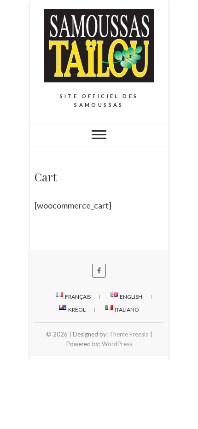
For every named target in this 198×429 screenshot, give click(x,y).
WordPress (117, 344)
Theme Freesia (129, 334)
